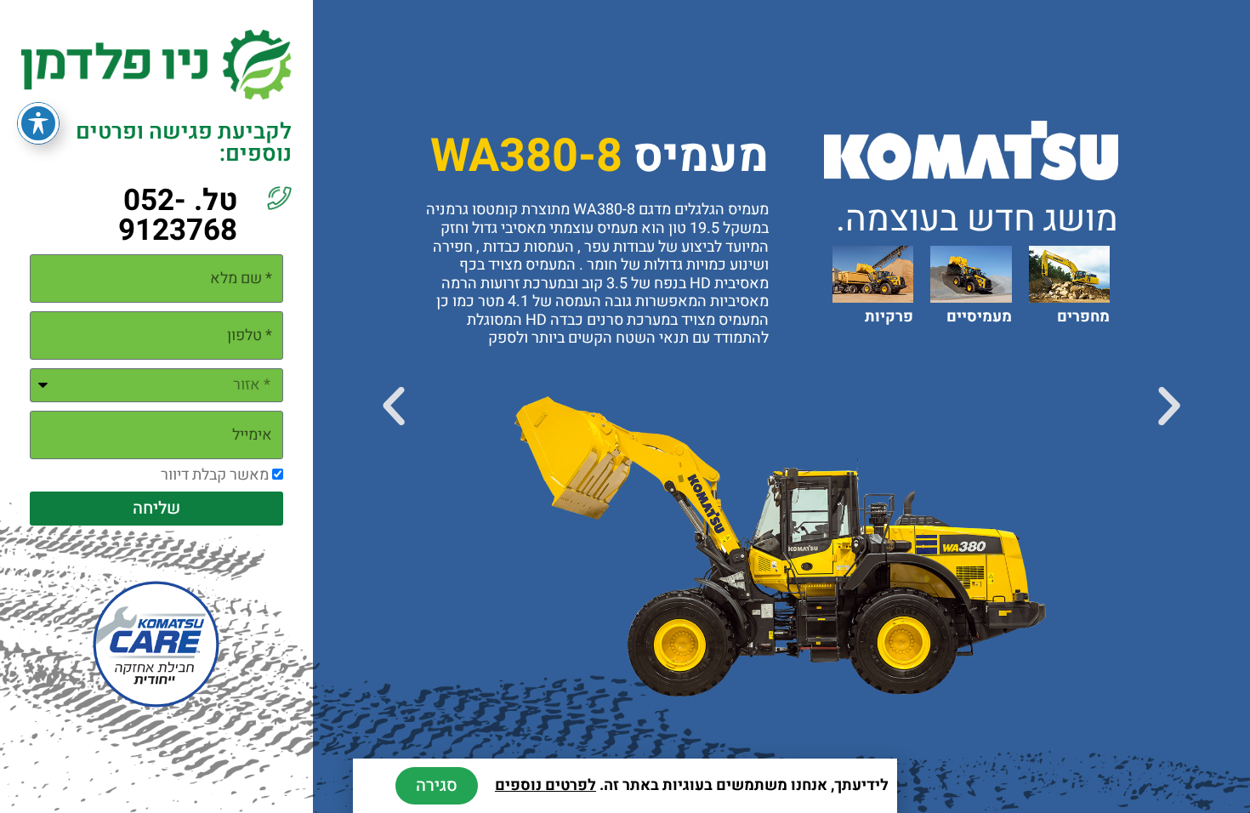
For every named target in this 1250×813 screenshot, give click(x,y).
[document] (625, 406)
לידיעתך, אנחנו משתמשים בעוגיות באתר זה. (692, 785)
